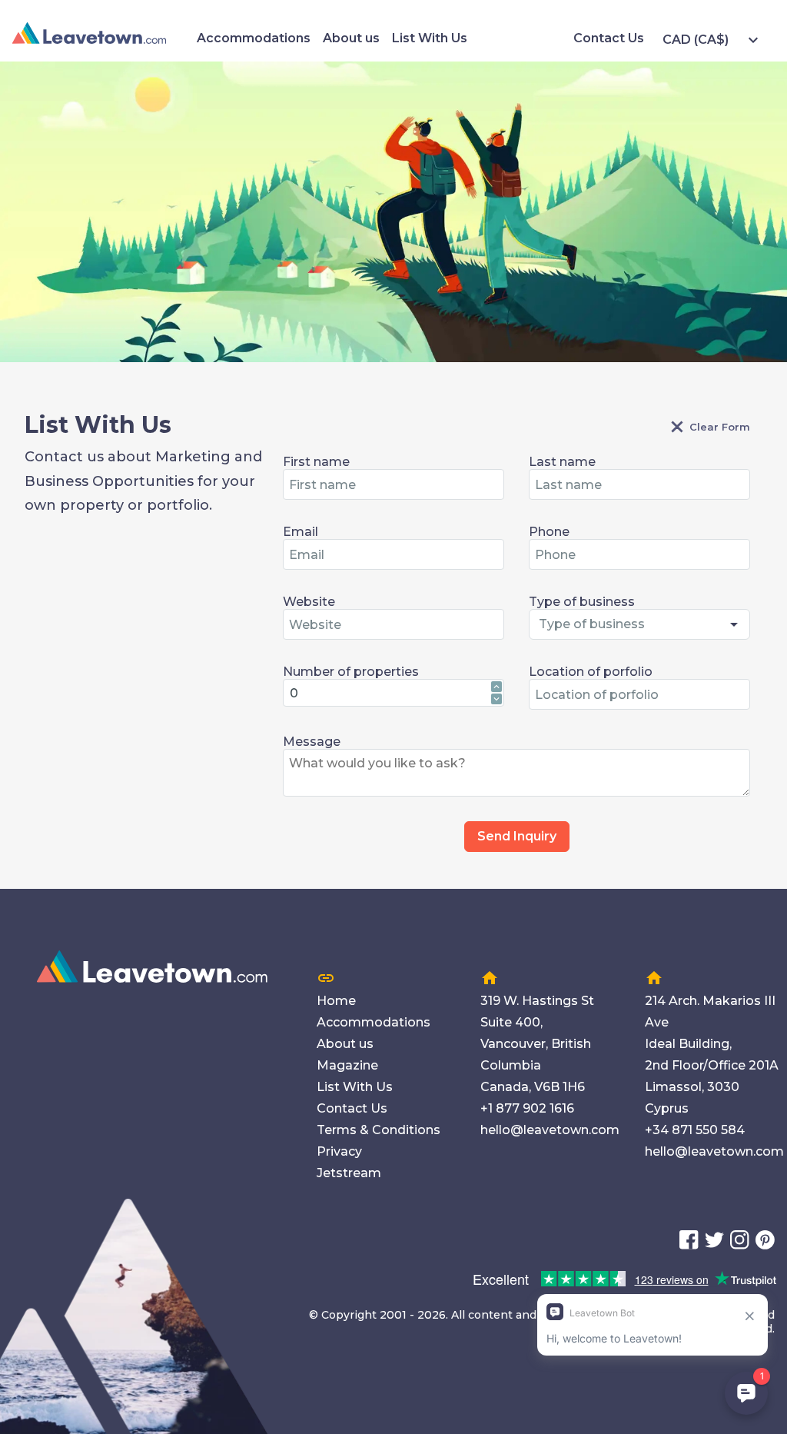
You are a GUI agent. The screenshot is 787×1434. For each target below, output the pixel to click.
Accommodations (253, 38)
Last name (562, 461)
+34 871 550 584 (695, 1130)
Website (309, 601)
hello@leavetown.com (549, 1130)
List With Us (429, 38)
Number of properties (351, 671)
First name (316, 461)
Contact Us (608, 38)
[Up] (496, 686)
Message (311, 741)
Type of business (582, 601)
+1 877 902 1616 (527, 1108)
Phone (549, 531)
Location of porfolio (591, 671)
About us (351, 38)
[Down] (496, 699)
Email (300, 531)
